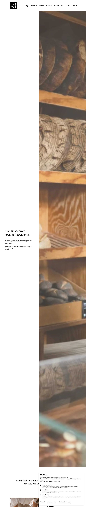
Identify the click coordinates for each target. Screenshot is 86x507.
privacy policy (58, 481)
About (27, 5)
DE (74, 5)
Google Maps (45, 490)
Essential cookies (47, 485)
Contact (68, 5)
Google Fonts (46, 494)
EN (76, 5)
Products (34, 5)
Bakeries (41, 5)
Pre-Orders (49, 5)
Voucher (56, 5)
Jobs (62, 5)
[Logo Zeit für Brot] (13, 5)
